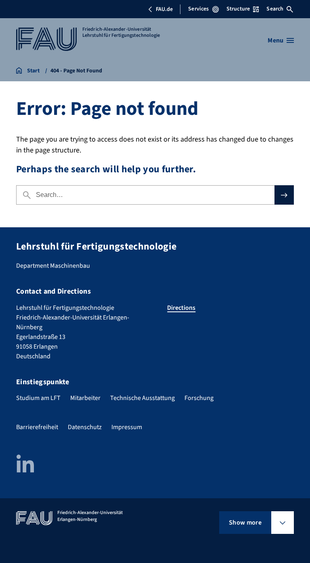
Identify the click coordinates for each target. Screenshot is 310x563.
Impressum (126, 427)
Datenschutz (85, 427)
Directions (181, 307)
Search (274, 9)
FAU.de (164, 9)
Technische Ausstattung (142, 398)
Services (198, 9)
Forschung (199, 398)
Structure (238, 9)
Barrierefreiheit (37, 427)
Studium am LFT (38, 398)
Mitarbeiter (85, 398)
